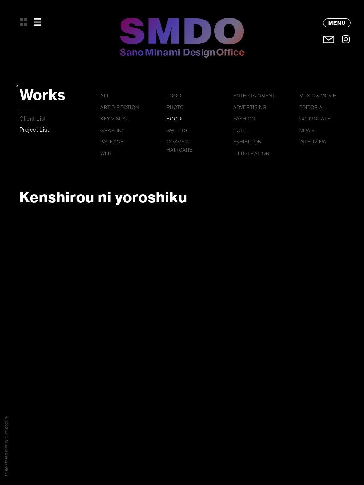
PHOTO (175, 107)
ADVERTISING (250, 107)
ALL (105, 95)
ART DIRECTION (119, 107)
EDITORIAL (312, 107)
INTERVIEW (313, 141)
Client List (33, 118)
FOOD (174, 118)
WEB (106, 153)
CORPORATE (315, 118)
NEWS (306, 130)
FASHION (244, 118)
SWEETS (177, 130)
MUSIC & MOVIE (317, 95)
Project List (34, 129)
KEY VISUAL (114, 118)
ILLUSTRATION (251, 153)
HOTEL (241, 130)
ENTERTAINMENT (254, 95)
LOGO (174, 95)
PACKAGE (112, 141)
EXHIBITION (247, 141)
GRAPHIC (111, 130)
